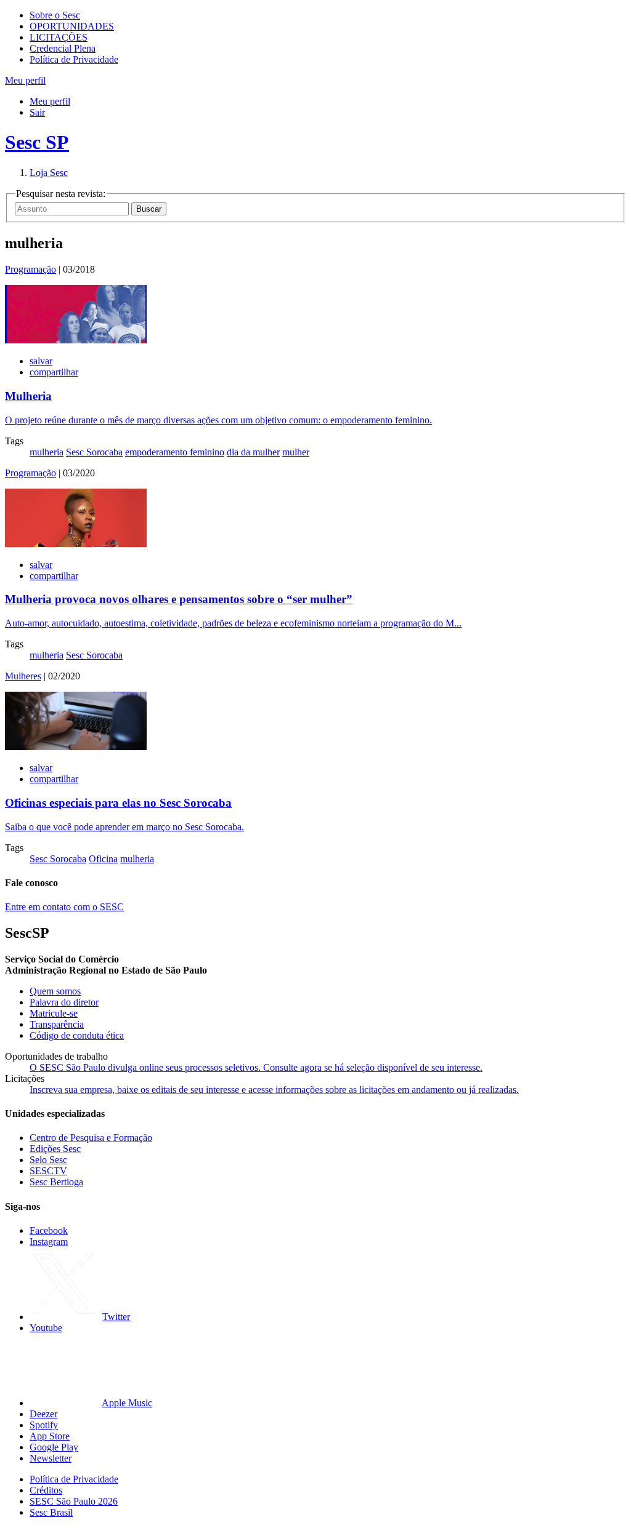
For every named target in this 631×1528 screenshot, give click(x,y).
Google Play (54, 1447)
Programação (30, 269)
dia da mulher (253, 452)
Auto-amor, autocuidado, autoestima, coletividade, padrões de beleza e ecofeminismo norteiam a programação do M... (233, 623)
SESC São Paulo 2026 (74, 1501)
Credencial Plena (63, 48)
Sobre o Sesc (55, 15)
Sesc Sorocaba (94, 452)
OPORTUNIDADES (72, 26)
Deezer (43, 1414)
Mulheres (23, 676)
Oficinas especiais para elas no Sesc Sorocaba (118, 802)
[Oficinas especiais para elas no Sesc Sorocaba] (76, 747)
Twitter (116, 1316)
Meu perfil (50, 101)
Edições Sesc (55, 1148)
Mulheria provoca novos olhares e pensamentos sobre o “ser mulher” (178, 599)
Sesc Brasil (51, 1512)
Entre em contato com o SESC (64, 907)
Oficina (103, 859)
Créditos (46, 1490)
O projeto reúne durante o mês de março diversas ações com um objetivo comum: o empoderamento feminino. (218, 420)
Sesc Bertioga (56, 1182)
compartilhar (54, 372)
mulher (295, 452)
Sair (37, 112)
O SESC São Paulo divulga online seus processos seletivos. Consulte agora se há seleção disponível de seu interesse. (256, 1067)
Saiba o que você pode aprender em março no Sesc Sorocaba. (124, 827)
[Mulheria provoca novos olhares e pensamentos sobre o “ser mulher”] (76, 543)
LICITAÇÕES (59, 37)
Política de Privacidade (74, 59)
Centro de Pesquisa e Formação (91, 1137)
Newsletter (50, 1458)
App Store (50, 1436)
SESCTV (48, 1171)
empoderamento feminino (174, 452)
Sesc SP (37, 142)
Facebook (49, 1230)
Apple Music (127, 1403)
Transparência (57, 1024)
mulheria (46, 452)
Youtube (46, 1327)
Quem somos (55, 991)
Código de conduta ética (77, 1035)
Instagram (49, 1241)
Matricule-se (54, 1013)
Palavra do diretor (64, 1002)
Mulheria (28, 396)
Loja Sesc (49, 172)
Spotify (44, 1425)
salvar (41, 361)
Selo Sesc (48, 1159)
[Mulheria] (76, 340)
